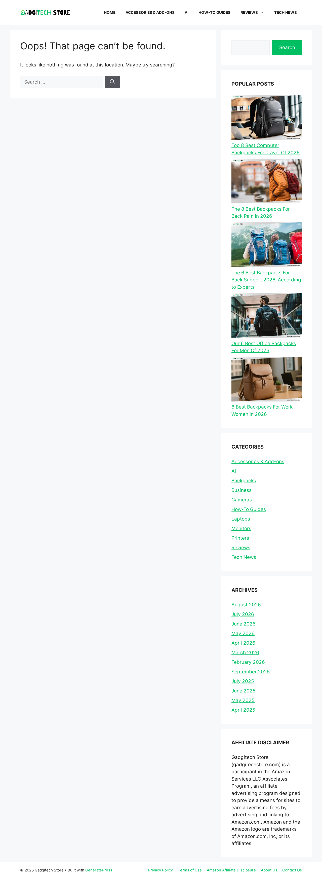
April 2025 (243, 710)
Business (241, 490)
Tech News (285, 12)
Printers (240, 538)
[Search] (112, 82)
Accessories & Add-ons (150, 12)
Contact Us (292, 870)
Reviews (249, 12)
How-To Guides (214, 12)
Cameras (241, 500)
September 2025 (250, 672)
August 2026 (246, 605)
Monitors (241, 528)
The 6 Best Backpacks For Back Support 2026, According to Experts (266, 280)
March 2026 (245, 652)
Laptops (240, 519)
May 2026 (243, 633)
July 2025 (242, 681)
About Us (269, 870)
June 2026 (243, 624)
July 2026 (242, 614)
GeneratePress (98, 870)
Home (109, 12)
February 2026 (248, 662)
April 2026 (243, 643)
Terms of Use (190, 870)
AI (186, 12)
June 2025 (243, 691)
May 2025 (243, 700)
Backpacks (243, 481)
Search (287, 47)
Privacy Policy (160, 870)
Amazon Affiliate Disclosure (231, 870)
